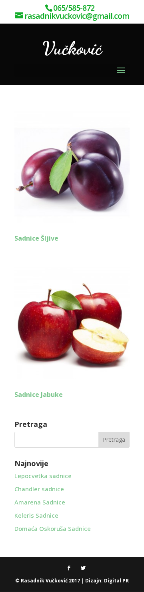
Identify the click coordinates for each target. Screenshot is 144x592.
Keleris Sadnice (36, 515)
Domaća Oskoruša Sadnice (52, 528)
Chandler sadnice (39, 489)
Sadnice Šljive (36, 238)
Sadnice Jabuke (38, 394)
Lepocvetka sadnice (43, 476)
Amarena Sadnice (39, 502)
